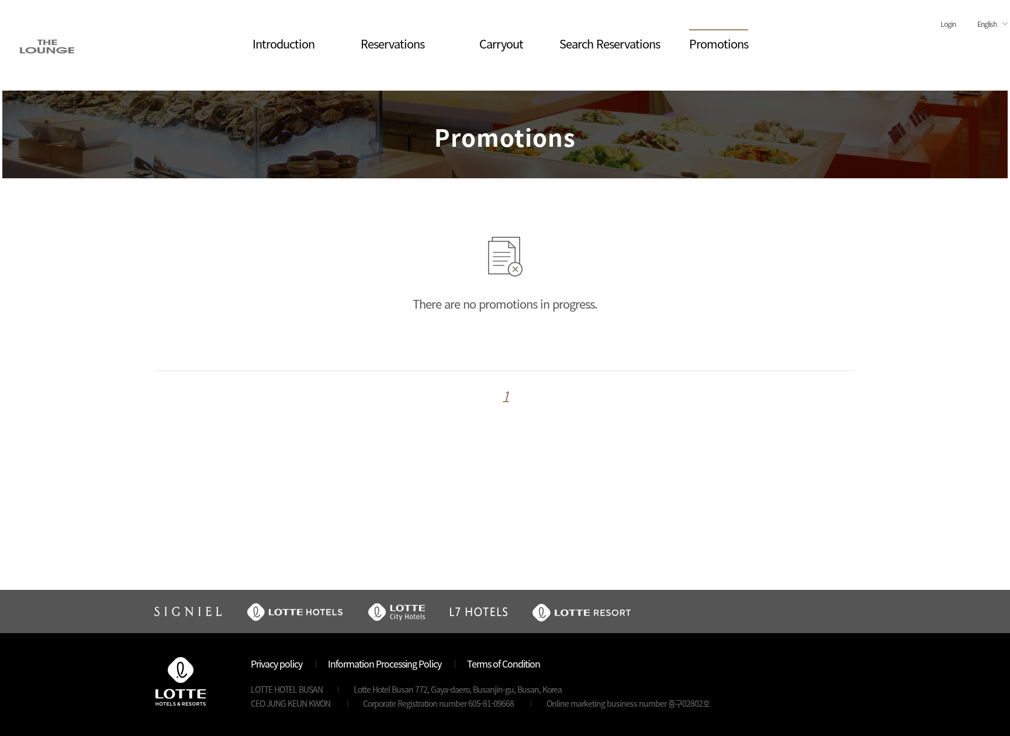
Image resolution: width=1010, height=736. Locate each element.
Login (948, 24)
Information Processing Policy (384, 663)
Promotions (718, 43)
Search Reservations (609, 43)
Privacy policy (276, 663)
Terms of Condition (503, 663)
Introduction (283, 43)
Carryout (501, 43)
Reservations (392, 43)
